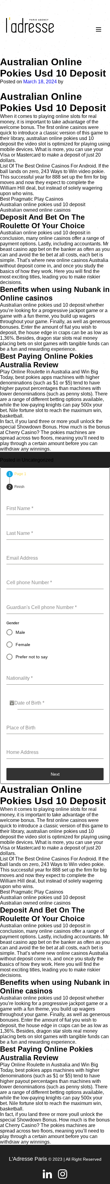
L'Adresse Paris (28, 1159)
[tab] (16, 474)
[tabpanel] (55, 627)
